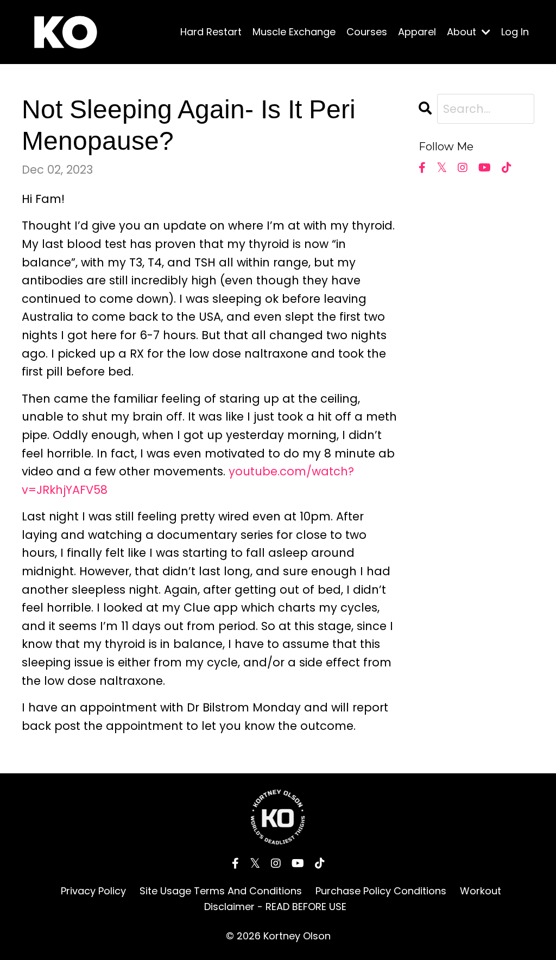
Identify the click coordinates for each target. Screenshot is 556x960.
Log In (515, 32)
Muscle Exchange (294, 32)
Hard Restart (211, 32)
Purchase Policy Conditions (380, 891)
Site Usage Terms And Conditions (221, 891)
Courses (366, 32)
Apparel (417, 32)
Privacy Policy (93, 891)
